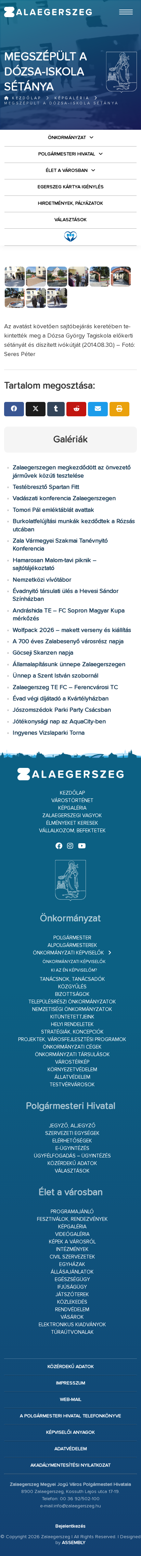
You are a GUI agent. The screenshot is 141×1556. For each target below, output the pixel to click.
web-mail (70, 1399)
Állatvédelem (72, 1077)
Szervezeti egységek (72, 1133)
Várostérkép (72, 1062)
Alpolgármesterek (72, 945)
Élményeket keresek (72, 823)
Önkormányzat (67, 137)
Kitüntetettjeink (72, 1017)
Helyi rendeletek (72, 1024)
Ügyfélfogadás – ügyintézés (72, 1156)
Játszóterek (72, 1294)
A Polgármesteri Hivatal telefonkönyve (70, 1416)
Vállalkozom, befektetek (72, 830)
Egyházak (72, 1264)
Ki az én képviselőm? (74, 970)
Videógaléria (72, 1234)
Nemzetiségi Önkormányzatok (72, 1009)
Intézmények (72, 1249)
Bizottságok (72, 994)
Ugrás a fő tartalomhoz (120, 3)
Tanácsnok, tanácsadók (72, 979)
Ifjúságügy (72, 1287)
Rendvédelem (72, 1309)
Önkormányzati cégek (72, 1047)
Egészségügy (72, 1279)
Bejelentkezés (70, 1526)
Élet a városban (67, 170)
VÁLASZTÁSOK (70, 219)
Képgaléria (72, 98)
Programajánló (72, 1211)
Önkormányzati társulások (72, 1054)
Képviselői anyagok (70, 1432)
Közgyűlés (72, 986)
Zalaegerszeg (48, 12)
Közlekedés (72, 1302)
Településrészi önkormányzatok (72, 1001)
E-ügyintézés (72, 1148)
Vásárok (72, 1317)
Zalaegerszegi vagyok (72, 815)
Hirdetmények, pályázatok (70, 203)
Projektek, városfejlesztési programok (72, 1039)
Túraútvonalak (72, 1332)
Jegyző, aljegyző (72, 1125)
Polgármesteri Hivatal (66, 154)
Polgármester (72, 937)
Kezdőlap (25, 98)
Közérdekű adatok (72, 1163)
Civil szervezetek (72, 1257)
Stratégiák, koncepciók (72, 1032)
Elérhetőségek (72, 1140)
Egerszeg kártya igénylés (71, 187)
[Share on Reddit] (76, 409)
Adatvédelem (70, 1448)
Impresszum (70, 1383)
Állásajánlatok (72, 1272)
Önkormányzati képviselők (68, 953)
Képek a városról (72, 1241)
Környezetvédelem (72, 1069)
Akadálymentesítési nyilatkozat (70, 1465)
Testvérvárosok (72, 1084)
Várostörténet (72, 800)
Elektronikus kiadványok (72, 1324)
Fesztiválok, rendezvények (72, 1219)
